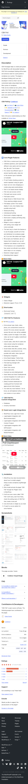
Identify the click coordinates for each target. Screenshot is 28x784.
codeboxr (7, 621)
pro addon (11, 321)
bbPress (5, 750)
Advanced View (6, 656)
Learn (3, 731)
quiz (25, 648)
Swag (17, 740)
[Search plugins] (18, 17)
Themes (17, 721)
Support (5, 57)
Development (7, 53)
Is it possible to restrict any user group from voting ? (9, 586)
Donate (18, 737)
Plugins (17, 723)
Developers (5, 737)
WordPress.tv (6, 740)
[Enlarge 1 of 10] (11, 518)
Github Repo (12, 118)
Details (5, 45)
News (3, 721)
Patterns (17, 726)
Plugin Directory (6, 7)
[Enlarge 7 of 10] (24, 528)
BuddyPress (6, 753)
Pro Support (15, 112)
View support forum (7, 694)
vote (25, 651)
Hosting (4, 723)
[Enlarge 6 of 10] (24, 518)
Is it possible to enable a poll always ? (8, 592)
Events (17, 734)
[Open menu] (25, 2)
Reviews (5, 49)
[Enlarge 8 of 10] (24, 535)
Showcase (18, 718)
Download (5, 39)
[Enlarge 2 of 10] (11, 527)
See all (24, 682)
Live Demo (10, 105)
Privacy (4, 726)
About (3, 718)
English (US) (23, 644)
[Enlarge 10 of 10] (24, 556)
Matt (4, 747)
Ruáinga (7, 760)
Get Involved (18, 731)
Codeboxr (14, 102)
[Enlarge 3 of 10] (11, 536)
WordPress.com (7, 745)
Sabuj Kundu (7, 35)
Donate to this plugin (7, 708)
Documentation (9, 110)
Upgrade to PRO (12, 107)
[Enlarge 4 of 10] (11, 547)
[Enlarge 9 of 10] (24, 547)
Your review (5, 682)
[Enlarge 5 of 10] (11, 558)
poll (22, 648)
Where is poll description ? (9, 598)
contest (18, 648)
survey (20, 651)
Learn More (20, 105)
